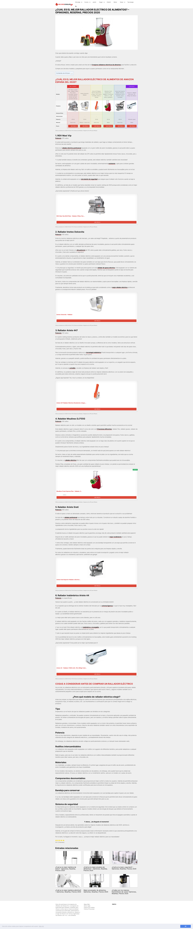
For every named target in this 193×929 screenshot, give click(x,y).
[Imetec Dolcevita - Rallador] (96, 303)
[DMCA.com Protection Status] (124, 914)
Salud (121, 2)
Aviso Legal (87, 905)
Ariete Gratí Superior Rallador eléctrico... (69, 579)
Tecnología (130, 2)
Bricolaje (77, 2)
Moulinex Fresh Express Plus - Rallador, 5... (69, 491)
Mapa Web (87, 904)
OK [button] (185, 926)
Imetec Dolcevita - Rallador (64, 314)
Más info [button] (41, 926)
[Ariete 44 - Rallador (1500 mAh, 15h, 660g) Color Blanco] (96, 657)
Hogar (101, 2)
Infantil (109, 2)
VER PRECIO (74, 126)
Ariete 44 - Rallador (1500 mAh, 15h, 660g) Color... (72, 668)
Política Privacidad (89, 909)
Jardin (94, 2)
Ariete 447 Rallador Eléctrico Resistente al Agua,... (71, 403)
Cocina (86, 2)
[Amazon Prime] (73, 113)
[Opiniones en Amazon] (108, 116)
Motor (115, 2)
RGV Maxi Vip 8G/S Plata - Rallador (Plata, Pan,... (71, 216)
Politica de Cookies (89, 907)
